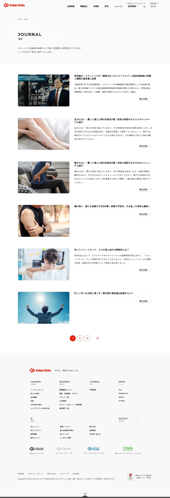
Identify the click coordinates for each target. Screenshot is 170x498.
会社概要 (34, 397)
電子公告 (92, 427)
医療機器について (65, 390)
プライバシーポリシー (36, 474)
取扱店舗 (153, 3)
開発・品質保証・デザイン (69, 393)
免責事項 (92, 430)
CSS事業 (62, 401)
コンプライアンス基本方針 (40, 408)
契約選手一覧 (64, 408)
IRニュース (35, 427)
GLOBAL (76, 474)
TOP (19, 19)
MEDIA (121, 397)
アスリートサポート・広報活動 (70, 405)
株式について (35, 438)
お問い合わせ (51, 474)
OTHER (122, 401)
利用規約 (21, 474)
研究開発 (93, 390)
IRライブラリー (36, 430)
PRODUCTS (123, 393)
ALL (120, 390)
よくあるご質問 (65, 438)
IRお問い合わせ (95, 434)
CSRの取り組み (36, 405)
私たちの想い (35, 393)
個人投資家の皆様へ (67, 430)
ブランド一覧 (64, 397)
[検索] (144, 8)
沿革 (32, 401)
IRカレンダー (65, 434)
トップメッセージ (37, 390)
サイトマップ (64, 474)
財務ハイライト (65, 427)
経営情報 (34, 434)
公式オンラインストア (135, 3)
